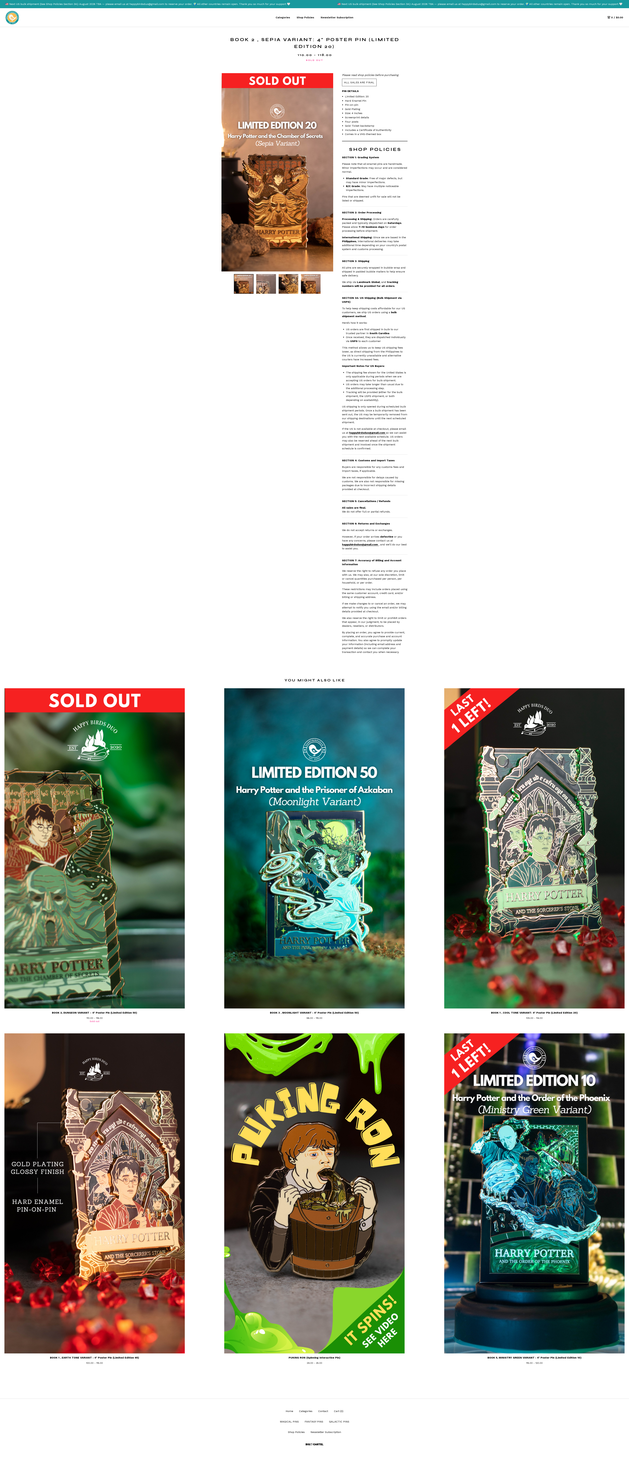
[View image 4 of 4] (311, 284)
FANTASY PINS (314, 1421)
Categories (283, 17)
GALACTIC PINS (339, 1421)
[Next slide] (328, 172)
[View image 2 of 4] (266, 284)
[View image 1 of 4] (244, 284)
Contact (323, 1411)
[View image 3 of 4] (288, 284)
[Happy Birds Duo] (12, 18)
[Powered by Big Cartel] (314, 1444)
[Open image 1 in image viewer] (277, 172)
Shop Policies (305, 17)
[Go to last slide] (226, 172)
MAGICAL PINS (289, 1421)
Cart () (338, 1411)
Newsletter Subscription (337, 17)
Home (289, 1411)
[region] (314, 4)
